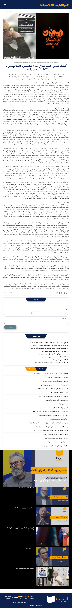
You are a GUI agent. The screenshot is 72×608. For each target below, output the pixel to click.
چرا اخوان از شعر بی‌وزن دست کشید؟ (24, 508)
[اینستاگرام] (19, 602)
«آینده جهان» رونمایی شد (61, 404)
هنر (61, 11)
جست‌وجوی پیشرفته (8, 597)
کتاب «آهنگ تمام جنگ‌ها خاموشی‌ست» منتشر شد (53, 357)
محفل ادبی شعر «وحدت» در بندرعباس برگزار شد (55, 434)
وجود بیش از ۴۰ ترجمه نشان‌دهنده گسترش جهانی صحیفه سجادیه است (50, 374)
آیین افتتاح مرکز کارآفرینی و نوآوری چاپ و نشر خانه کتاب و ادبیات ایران (19, 529)
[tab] (41, 369)
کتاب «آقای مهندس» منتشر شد (58, 360)
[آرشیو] (13, 602)
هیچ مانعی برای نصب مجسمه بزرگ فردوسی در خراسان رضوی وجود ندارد (47, 343)
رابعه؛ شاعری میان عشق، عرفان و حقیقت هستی (56, 438)
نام (67, 309)
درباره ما (20, 597)
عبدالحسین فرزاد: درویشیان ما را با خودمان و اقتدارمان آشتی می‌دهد (48, 348)
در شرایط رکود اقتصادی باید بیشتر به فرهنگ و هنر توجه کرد (53, 389)
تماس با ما (26, 597)
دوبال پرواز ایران (30, 548)
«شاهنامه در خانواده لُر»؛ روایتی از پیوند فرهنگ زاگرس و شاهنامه (49, 345)
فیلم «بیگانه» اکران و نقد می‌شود (59, 393)
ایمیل (33, 309)
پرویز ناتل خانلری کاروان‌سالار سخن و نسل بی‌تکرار (53, 351)
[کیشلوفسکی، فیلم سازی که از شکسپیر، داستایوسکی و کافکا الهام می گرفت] (36, 36)
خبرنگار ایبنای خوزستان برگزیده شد (59, 419)
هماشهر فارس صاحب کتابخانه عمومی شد (57, 442)
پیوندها (16, 597)
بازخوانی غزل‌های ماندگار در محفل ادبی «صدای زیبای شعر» (51, 354)
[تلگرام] (22, 602)
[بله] (16, 602)
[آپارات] (25, 602)
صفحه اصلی (66, 11)
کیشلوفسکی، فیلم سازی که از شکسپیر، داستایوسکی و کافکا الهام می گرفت (36, 67)
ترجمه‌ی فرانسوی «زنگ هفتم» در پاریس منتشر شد (55, 381)
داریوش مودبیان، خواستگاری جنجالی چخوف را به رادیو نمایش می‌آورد (50, 431)
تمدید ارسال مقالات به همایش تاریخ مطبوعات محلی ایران (53, 415)
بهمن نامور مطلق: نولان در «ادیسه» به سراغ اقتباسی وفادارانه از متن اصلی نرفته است (47, 423)
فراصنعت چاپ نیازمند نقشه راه (26, 487)
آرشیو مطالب (32, 597)
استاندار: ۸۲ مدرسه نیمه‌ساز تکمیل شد (58, 377)
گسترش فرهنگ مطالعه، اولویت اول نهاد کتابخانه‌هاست (54, 408)
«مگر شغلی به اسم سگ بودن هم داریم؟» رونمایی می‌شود (53, 396)
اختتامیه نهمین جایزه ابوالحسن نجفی (25, 568)
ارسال (10, 327)
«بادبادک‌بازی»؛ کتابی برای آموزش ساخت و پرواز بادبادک (54, 446)
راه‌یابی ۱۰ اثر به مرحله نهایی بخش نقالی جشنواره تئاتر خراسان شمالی (51, 427)
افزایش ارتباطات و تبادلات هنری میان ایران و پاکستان (54, 385)
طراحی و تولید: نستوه (34, 605)
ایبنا (53, 5)
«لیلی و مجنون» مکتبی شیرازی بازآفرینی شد (56, 400)
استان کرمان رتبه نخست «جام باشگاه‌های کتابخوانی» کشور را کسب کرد (50, 412)
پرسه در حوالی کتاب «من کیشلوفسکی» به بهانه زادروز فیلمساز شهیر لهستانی (36, 62)
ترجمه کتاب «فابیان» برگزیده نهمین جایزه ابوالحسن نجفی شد (50, 363)
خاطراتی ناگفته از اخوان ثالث (49, 480)
